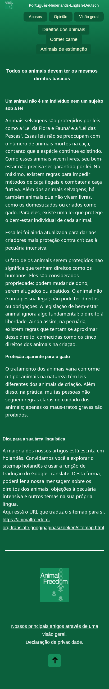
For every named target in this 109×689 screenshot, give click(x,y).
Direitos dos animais (63, 29)
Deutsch (91, 5)
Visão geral (88, 16)
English (76, 5)
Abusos (35, 16)
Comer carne (64, 39)
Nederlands (59, 5)
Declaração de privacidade (54, 642)
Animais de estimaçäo (63, 49)
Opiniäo (60, 16)
